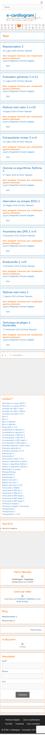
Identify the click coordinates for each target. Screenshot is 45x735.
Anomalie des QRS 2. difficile (13, 411)
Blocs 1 (5, 416)
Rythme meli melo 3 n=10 (19, 107)
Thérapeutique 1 (8, 509)
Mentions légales (12, 720)
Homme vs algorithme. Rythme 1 (15, 464)
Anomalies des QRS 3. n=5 (19, 231)
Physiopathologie (9, 472)
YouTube (8, 724)
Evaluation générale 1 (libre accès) (16, 445)
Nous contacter (33, 724)
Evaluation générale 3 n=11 (20, 77)
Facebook (20, 724)
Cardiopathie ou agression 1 (13, 430)
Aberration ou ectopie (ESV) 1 (14, 403)
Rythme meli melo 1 (10, 480)
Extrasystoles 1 (8, 453)
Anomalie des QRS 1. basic (13, 408)
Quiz (8, 65)
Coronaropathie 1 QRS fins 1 (13, 435)
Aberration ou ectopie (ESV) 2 (21, 201)
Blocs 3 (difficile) (8, 422)
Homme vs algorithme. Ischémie (14, 461)
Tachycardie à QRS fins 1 (12, 490)
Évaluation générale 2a (11, 448)
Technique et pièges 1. (11, 503)
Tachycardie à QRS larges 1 (13, 496)
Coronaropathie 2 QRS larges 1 (14, 440)
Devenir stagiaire (27, 60)
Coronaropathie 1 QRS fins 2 (13, 437)
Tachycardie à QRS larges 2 (13, 498)
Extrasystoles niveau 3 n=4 (20, 138)
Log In (5, 60)
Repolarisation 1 (8, 474)
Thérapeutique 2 (8, 511)
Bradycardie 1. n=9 (14, 262)
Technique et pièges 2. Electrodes (17, 324)
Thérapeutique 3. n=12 (11, 514)
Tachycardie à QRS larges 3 (13, 501)
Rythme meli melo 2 (15, 292)
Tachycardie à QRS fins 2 (12, 493)
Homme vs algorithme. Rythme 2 (22, 169)
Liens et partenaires (31, 720)
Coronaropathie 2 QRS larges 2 (14, 443)
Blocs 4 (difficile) (8, 424)
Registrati (14, 60)
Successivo (18, 355)
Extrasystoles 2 (8, 456)
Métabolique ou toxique (11, 469)
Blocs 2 (5, 419)
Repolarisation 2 (13, 47)
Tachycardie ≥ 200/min (11, 488)
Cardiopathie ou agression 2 (13, 432)
